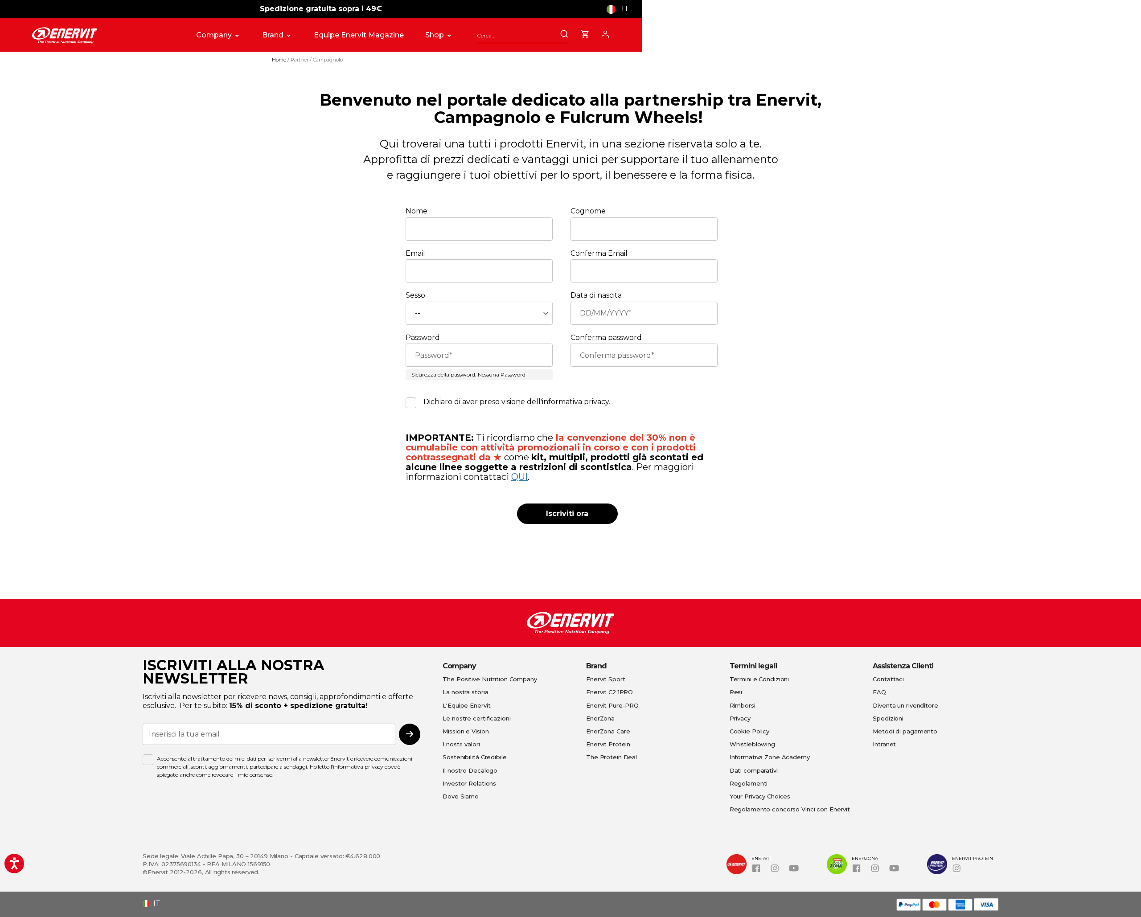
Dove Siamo (461, 796)
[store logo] (104, 35)
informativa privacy (575, 401)
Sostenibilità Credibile (474, 757)
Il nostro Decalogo (470, 770)
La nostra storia (465, 692)
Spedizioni (888, 718)
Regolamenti (749, 783)
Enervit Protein (608, 744)
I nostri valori (461, 744)
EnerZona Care (608, 731)
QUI (519, 476)
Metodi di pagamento (905, 731)
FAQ (879, 692)
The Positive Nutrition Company (490, 679)
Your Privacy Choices (760, 796)
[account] (605, 33)
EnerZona (600, 718)
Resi (736, 692)
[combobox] (523, 35)
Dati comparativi (754, 770)
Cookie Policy (749, 731)
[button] (621, 9)
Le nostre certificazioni (476, 718)
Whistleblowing (752, 744)
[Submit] (564, 35)
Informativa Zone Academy (770, 757)
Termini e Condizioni (759, 679)
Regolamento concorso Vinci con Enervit (790, 809)
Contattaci (888, 679)
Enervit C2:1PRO (609, 692)
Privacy (740, 718)
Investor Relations (469, 783)
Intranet (884, 744)
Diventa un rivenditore (905, 705)
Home (279, 60)
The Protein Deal (611, 757)
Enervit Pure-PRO (612, 705)
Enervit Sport (605, 679)
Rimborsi (742, 705)
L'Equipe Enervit (466, 705)
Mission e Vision (465, 731)
